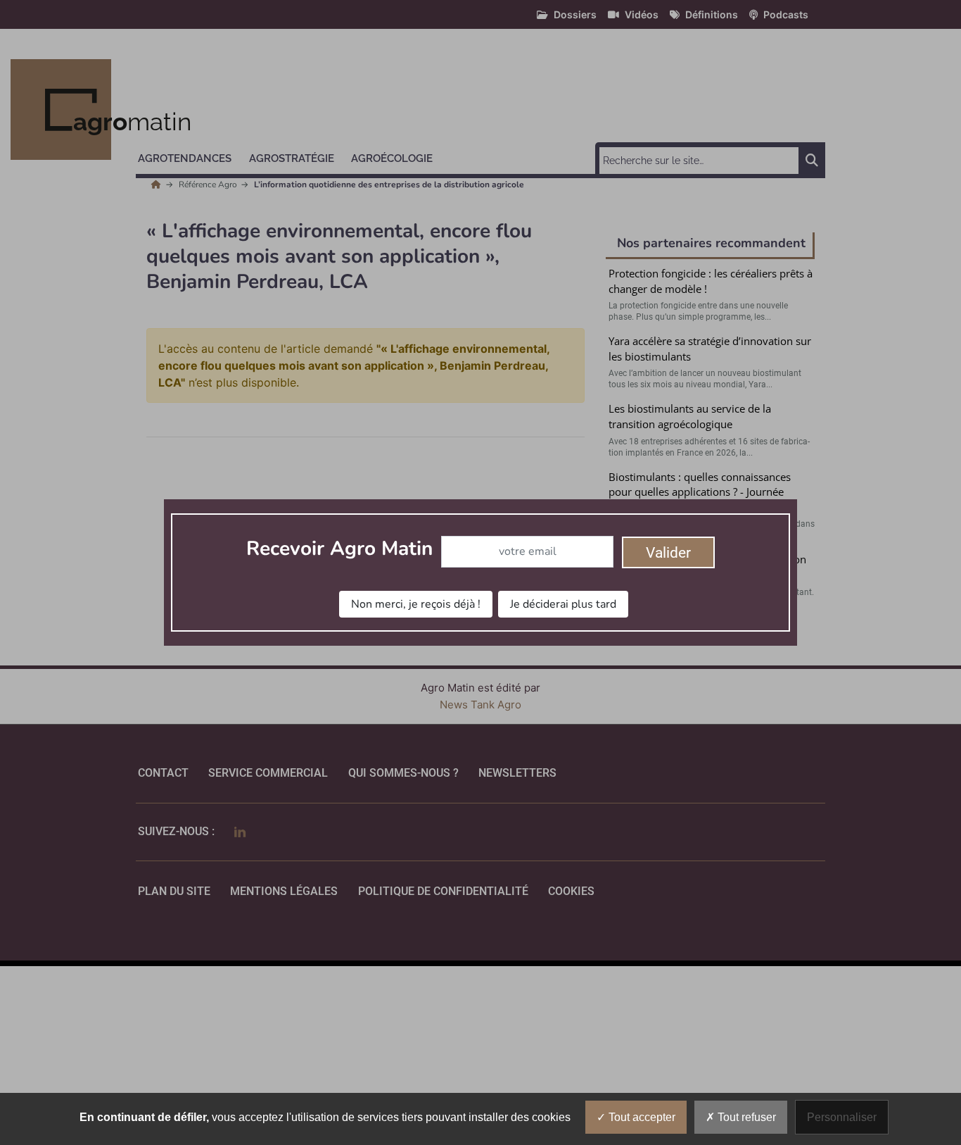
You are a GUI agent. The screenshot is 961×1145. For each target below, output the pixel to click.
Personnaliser (842, 1117)
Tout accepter (640, 1117)
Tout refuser (745, 1117)
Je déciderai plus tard (563, 604)
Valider (668, 552)
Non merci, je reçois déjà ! (415, 604)
